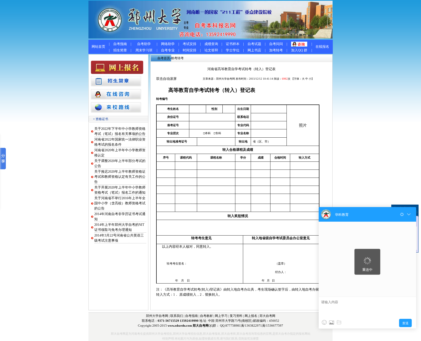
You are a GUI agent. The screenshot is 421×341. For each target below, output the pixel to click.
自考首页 (163, 58)
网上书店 (254, 50)
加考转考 (276, 50)
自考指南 (120, 44)
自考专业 (168, 50)
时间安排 (189, 50)
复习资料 (236, 316)
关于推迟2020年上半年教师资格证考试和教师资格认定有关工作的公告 (119, 177)
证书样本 (232, 44)
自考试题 (254, 44)
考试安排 (189, 44)
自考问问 (276, 44)
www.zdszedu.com (180, 325)
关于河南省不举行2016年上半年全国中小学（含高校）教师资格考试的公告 (119, 203)
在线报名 (322, 46)
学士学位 (232, 50)
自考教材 (206, 316)
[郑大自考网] (210, 37)
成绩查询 (211, 44)
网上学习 (221, 316)
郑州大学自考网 (225, 78)
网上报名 (251, 316)
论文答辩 (211, 50)
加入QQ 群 (299, 50)
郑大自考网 (267, 316)
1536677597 (274, 325)
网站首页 (98, 46)
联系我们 (176, 316)
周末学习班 (144, 50)
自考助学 (144, 44)
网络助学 (168, 44)
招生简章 (120, 50)
